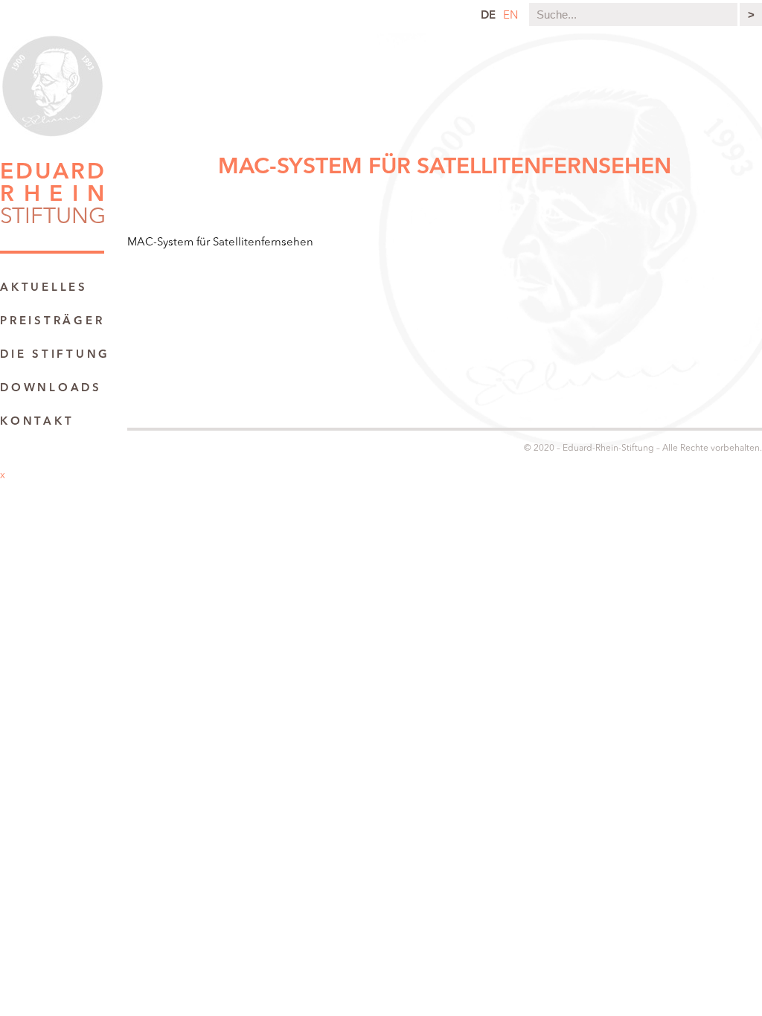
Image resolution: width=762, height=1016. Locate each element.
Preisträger (52, 321)
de (488, 16)
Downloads (51, 388)
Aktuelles (44, 288)
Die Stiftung (55, 355)
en (510, 16)
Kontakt (37, 422)
